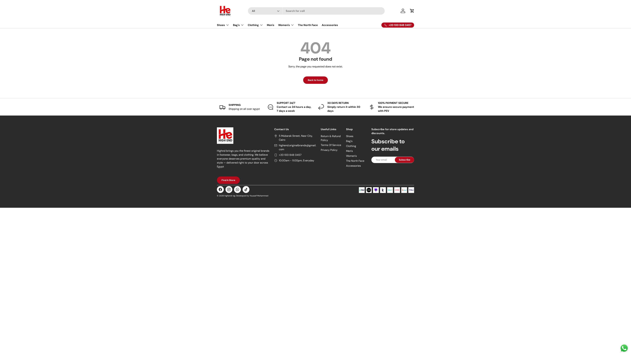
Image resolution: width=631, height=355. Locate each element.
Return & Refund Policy (331, 138)
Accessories (330, 25)
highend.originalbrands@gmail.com (297, 147)
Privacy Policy (329, 150)
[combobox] (316, 11)
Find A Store (228, 180)
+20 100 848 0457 (290, 155)
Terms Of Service (331, 145)
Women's (284, 25)
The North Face (308, 25)
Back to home (315, 80)
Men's (270, 25)
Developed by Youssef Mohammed (252, 195)
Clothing (253, 25)
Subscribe (404, 159)
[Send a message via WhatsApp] (624, 348)
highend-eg (229, 195)
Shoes (221, 25)
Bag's (236, 25)
